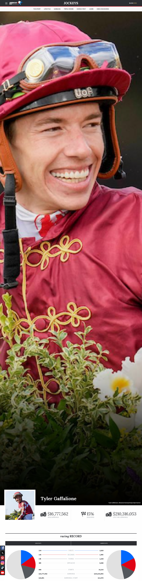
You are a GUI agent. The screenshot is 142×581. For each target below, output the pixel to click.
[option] (71, 258)
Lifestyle (47, 9)
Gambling (57, 9)
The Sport (37, 9)
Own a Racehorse (103, 9)
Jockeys (71, 3)
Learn (91, 9)
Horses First (81, 9)
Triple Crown (68, 9)
